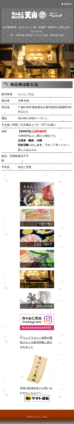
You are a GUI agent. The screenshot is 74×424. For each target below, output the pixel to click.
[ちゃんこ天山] (37, 18)
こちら (32, 392)
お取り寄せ (46, 224)
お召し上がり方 (43, 244)
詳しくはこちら (27, 149)
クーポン (47, 265)
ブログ (49, 285)
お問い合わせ (44, 306)
